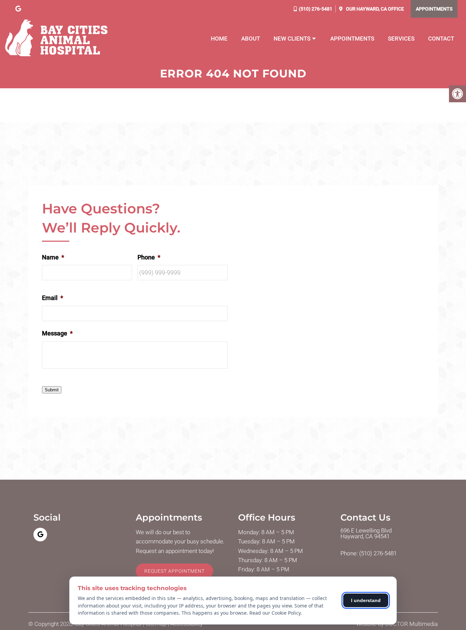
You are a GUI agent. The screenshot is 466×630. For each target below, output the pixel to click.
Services (401, 38)
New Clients (292, 38)
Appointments (434, 9)
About (250, 38)
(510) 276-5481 (315, 9)
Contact (441, 38)
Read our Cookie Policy (275, 613)
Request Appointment (174, 571)
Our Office (374, 9)
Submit (52, 389)
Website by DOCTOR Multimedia (397, 624)
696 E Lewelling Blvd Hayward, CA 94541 (366, 533)
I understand (366, 600)
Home (219, 38)
